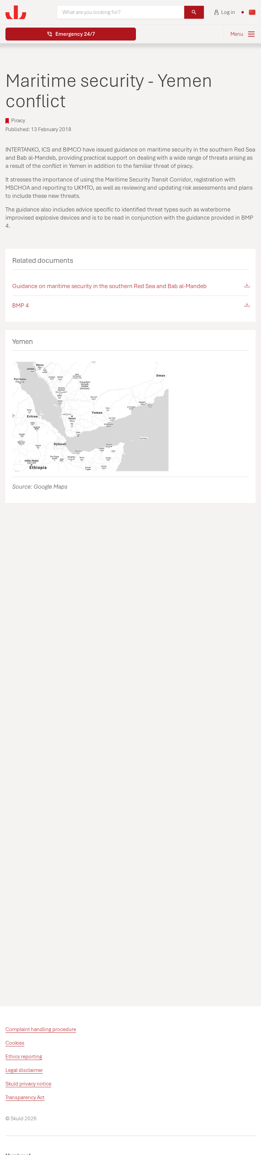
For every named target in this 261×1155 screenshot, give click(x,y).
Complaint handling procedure (40, 1029)
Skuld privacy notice (28, 1083)
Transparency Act (25, 1097)
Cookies (14, 1043)
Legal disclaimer (24, 1070)
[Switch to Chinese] (252, 12)
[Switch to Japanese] (242, 12)
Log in (228, 12)
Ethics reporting (23, 1056)
